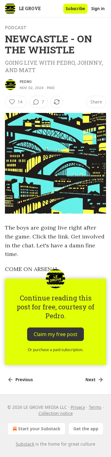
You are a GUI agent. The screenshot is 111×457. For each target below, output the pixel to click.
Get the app (85, 429)
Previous (24, 379)
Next (90, 379)
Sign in (98, 8)
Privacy (78, 407)
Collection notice (56, 413)
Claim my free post (55, 334)
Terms (95, 407)
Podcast (15, 27)
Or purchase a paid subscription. (55, 349)
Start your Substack (39, 429)
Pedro (25, 81)
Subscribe (75, 8)
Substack (25, 444)
